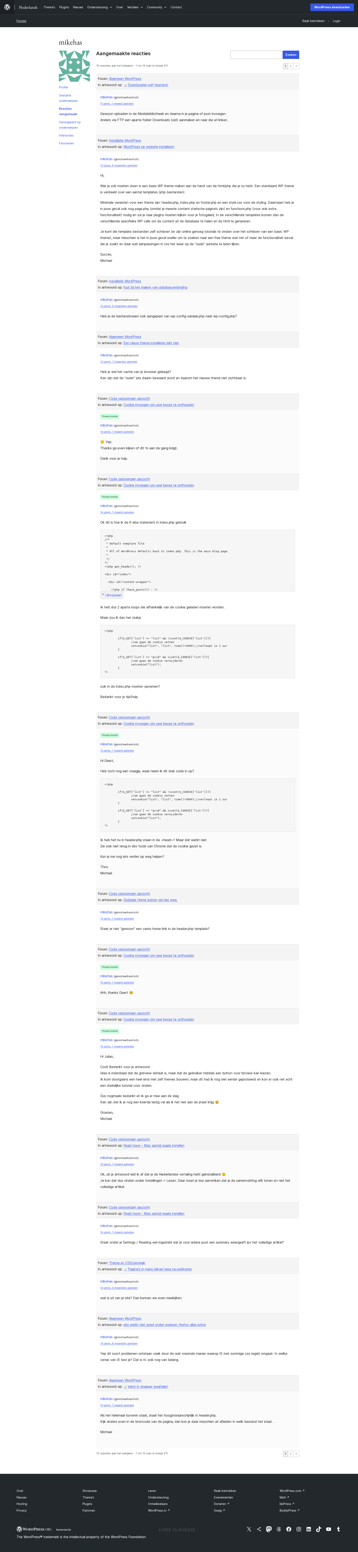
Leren (152, 1490)
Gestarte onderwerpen (68, 98)
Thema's (88, 1497)
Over (20, 1490)
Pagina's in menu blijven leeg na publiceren (160, 1269)
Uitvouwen (113, 595)
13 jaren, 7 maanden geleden (118, 361)
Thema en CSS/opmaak (127, 1263)
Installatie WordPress (125, 140)
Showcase (89, 1490)
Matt (284, 1497)
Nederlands (63, 1529)
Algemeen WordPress (125, 79)
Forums (21, 21)
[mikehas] (74, 67)
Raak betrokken (225, 1490)
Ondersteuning (158, 1497)
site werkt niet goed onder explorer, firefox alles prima (164, 1325)
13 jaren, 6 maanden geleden (119, 165)
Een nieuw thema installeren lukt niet (151, 343)
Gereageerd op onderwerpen (70, 124)
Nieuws (22, 1497)
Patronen (88, 1510)
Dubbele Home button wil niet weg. (150, 900)
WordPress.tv (159, 1510)
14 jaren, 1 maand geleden (117, 431)
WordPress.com (292, 1490)
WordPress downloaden (332, 7)
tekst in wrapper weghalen (148, 1386)
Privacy (22, 1510)
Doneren (222, 1504)
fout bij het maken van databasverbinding (155, 287)
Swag (219, 1510)
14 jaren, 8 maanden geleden (119, 1343)
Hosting (22, 1504)
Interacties (66, 135)
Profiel (63, 87)
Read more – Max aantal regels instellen (153, 1145)
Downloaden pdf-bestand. (148, 85)
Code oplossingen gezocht (129, 398)
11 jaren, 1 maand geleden (117, 103)
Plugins (87, 1504)
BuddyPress (290, 1510)
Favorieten (66, 143)
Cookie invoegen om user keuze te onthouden (158, 405)
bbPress (287, 1504)
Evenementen (223, 1497)
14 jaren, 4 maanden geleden (119, 1287)
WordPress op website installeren (148, 147)
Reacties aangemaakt (68, 111)
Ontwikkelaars (158, 1504)
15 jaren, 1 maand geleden (117, 1405)
